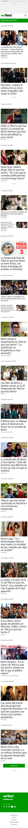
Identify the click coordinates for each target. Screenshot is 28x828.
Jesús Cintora (12, 1)
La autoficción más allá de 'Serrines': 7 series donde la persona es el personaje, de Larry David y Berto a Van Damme (12, 51)
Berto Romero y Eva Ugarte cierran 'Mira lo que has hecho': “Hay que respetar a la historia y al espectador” (8, 225)
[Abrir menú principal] (25, 15)
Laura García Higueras (6, 355)
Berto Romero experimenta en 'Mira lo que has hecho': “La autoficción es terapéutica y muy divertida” (13, 346)
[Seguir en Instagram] (9, 807)
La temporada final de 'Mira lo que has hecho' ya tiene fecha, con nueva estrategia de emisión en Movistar (13, 263)
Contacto (14, 817)
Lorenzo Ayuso (4, 57)
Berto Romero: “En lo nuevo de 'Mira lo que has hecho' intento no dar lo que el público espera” (12, 667)
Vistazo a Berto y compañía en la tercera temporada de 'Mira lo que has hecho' (13, 298)
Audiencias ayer (16, 1)
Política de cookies (14, 822)
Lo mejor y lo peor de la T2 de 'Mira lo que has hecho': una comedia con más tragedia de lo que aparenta (14, 585)
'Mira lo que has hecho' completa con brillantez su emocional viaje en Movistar (14, 214)
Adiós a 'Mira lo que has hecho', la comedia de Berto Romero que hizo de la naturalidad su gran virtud (13, 131)
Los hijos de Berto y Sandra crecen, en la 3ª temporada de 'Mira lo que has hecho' (13, 387)
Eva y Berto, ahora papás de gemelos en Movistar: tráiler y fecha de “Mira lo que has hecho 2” (13, 626)
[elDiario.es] (8, 799)
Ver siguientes (14, 765)
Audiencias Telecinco (23, 1)
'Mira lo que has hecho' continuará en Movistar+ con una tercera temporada (14, 504)
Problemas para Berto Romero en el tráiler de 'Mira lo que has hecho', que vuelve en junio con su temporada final (8, 308)
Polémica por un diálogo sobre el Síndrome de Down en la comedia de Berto (14, 425)
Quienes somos (14, 815)
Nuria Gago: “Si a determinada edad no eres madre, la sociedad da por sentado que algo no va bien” (14, 544)
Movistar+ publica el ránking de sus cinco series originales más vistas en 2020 (12, 89)
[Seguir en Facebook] (6, 806)
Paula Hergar (4, 473)
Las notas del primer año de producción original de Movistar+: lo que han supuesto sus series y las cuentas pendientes (14, 710)
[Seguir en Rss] (15, 807)
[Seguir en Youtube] (12, 806)
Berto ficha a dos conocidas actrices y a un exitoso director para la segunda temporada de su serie (14, 752)
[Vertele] (8, 796)
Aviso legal (14, 819)
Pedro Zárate (4, 139)
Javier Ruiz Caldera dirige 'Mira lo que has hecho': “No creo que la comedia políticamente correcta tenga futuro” (13, 172)
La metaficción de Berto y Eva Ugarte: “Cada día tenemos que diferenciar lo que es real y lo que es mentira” (14, 465)
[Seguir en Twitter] (4, 807)
